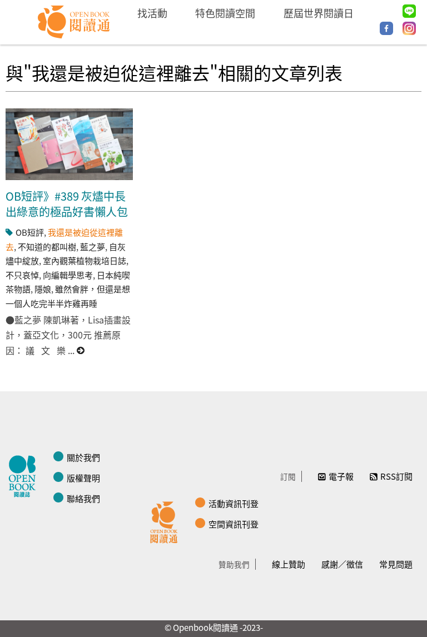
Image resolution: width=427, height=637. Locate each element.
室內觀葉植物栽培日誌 (84, 260)
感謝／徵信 (342, 564)
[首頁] (74, 22)
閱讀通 (166, 521)
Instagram (409, 28)
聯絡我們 (83, 498)
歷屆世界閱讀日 (319, 13)
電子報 (341, 476)
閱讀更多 (81, 350)
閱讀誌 (25, 474)
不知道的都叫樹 (47, 246)
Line (409, 11)
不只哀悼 (22, 275)
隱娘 (42, 289)
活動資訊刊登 (233, 503)
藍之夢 (92, 246)
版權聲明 (83, 478)
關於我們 (83, 457)
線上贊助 (288, 564)
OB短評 (30, 232)
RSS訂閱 (396, 476)
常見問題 (396, 564)
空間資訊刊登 (233, 524)
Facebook (386, 28)
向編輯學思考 (68, 275)
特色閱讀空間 (225, 13)
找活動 (152, 13)
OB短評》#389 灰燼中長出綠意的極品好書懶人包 (67, 204)
